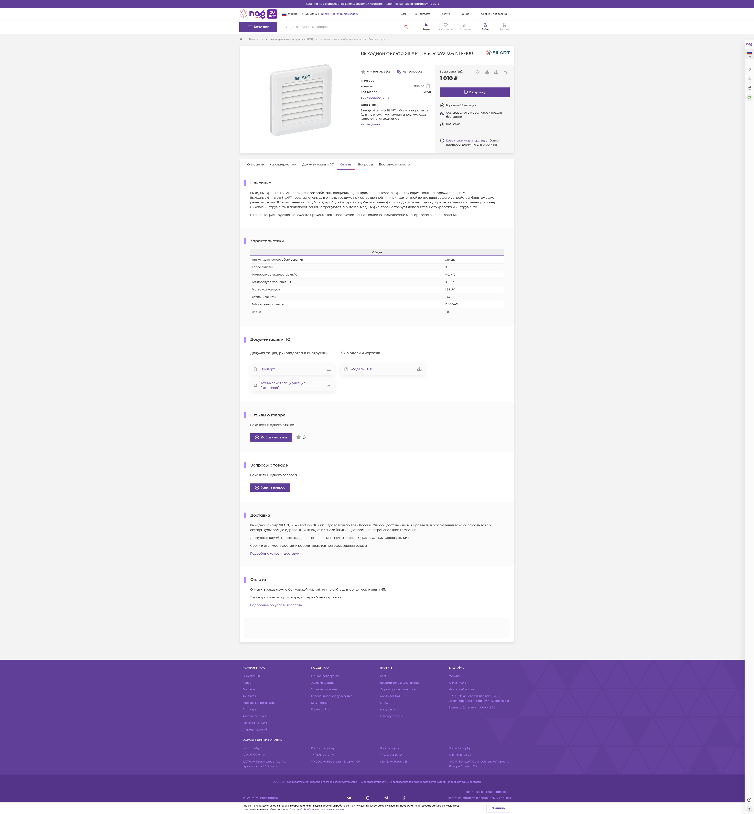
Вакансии (249, 689)
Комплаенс (319, 703)
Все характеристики (376, 98)
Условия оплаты (322, 683)
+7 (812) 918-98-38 (460, 755)
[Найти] (406, 27)
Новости (248, 683)
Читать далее (370, 124)
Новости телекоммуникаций (400, 683)
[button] (377, 4)
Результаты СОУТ (254, 723)
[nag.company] (349, 798)
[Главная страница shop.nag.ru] (258, 14)
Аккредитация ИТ (254, 729)
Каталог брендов (254, 716)
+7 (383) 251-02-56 (391, 755)
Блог (403, 14)
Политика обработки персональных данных (480, 798)
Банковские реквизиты (258, 703)
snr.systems (388, 709)
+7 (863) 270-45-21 (322, 755)
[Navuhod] (367, 798)
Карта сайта (320, 709)
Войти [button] (485, 29)
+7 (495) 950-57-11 (310, 14)
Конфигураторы (391, 716)
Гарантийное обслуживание (331, 696)
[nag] (404, 798)
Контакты (249, 696)
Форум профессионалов (398, 689)
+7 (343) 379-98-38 (253, 755)
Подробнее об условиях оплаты (276, 605)
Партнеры (249, 709)
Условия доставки (324, 689)
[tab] (255, 164)
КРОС (384, 703)
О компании (251, 676)
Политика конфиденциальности (489, 792)
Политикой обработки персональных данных (316, 809)
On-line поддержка (325, 676)
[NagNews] (386, 798)
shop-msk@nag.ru (348, 14)
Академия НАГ (390, 696)
